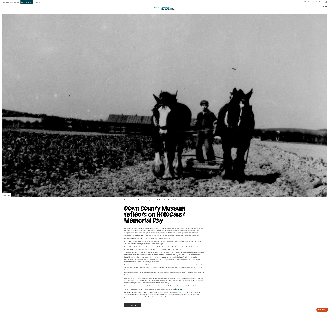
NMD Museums (26, 2)
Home (134, 200)
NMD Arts (38, 2)
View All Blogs (133, 305)
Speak (322, 310)
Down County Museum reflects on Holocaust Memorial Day (154, 214)
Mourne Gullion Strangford (10, 2)
